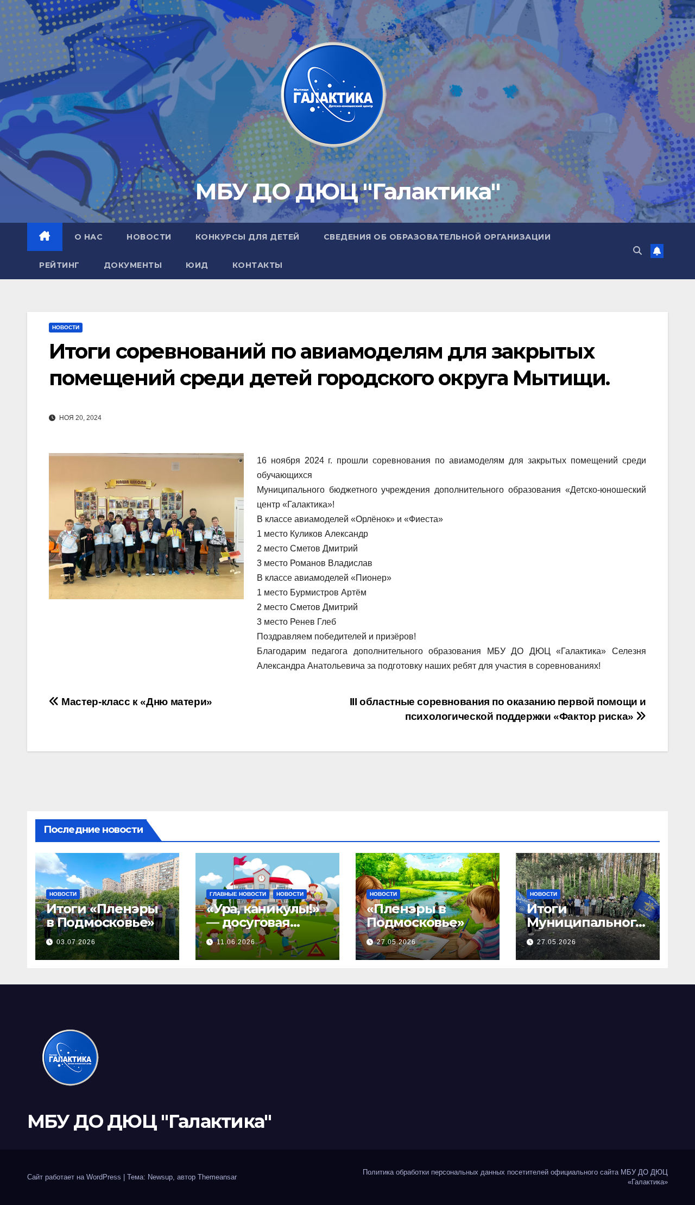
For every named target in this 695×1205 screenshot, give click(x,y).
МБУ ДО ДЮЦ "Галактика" (347, 191)
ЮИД (197, 265)
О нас (88, 237)
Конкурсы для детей (247, 237)
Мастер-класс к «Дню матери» (135, 701)
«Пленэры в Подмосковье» (415, 915)
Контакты (257, 265)
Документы (133, 265)
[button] (637, 250)
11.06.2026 (236, 942)
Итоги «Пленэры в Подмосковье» (102, 915)
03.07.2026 (76, 942)
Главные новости (238, 894)
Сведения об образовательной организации (437, 237)
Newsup (160, 1177)
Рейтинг (59, 265)
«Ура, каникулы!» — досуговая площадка (262, 922)
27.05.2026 (396, 942)
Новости (149, 237)
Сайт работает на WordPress (75, 1177)
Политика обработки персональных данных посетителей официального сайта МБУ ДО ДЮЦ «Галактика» (515, 1177)
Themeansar (217, 1177)
